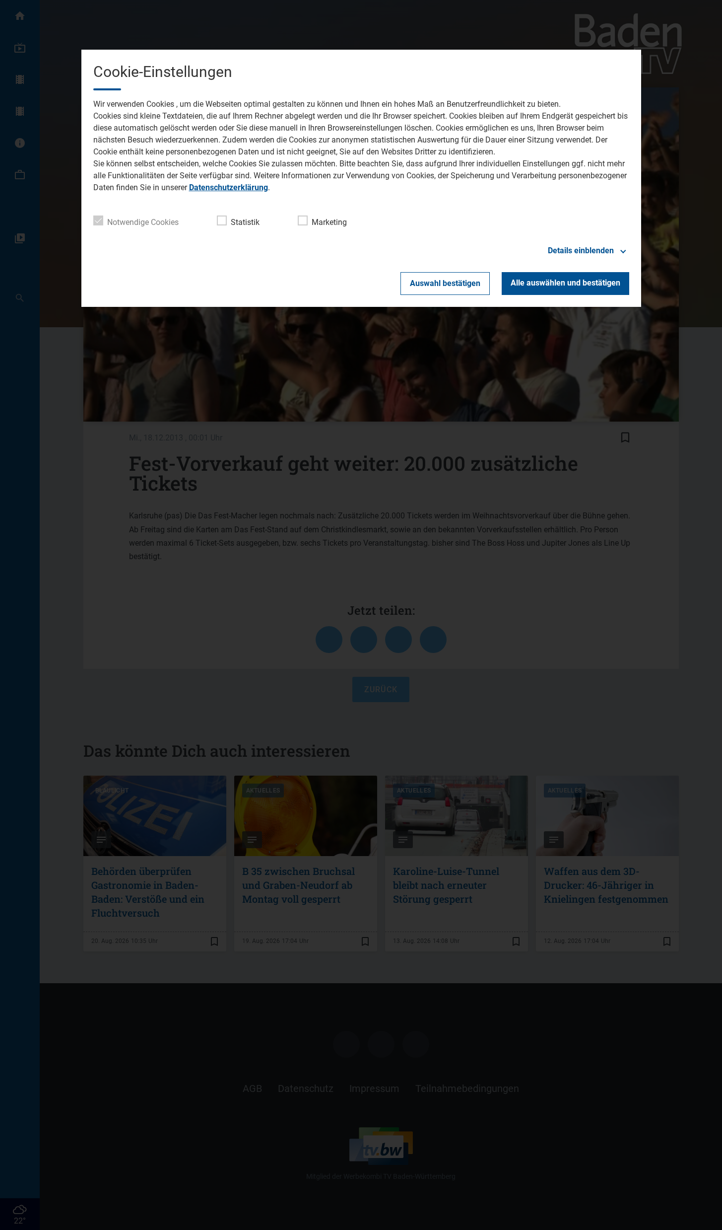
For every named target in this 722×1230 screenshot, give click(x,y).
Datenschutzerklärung (228, 187)
